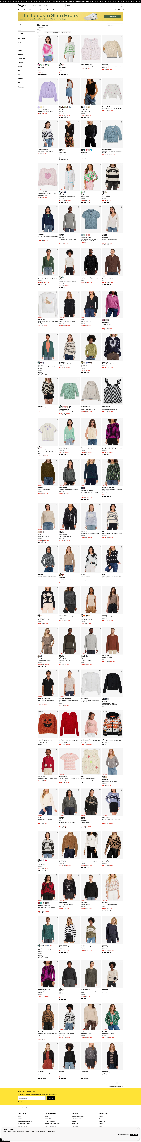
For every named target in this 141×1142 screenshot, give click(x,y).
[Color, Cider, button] (63, 575)
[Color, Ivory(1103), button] (86, 107)
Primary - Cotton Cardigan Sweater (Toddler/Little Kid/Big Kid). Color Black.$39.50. (112, 689)
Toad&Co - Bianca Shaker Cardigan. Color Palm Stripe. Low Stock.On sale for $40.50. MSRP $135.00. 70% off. (112, 1021)
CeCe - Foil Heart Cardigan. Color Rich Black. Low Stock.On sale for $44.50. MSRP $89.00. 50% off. (91, 311)
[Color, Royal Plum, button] (41, 362)
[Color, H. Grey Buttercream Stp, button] (106, 192)
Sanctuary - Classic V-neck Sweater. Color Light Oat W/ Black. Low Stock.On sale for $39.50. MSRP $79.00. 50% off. (112, 980)
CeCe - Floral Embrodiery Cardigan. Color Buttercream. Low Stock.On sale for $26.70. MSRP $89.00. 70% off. (48, 808)
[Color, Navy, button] (63, 235)
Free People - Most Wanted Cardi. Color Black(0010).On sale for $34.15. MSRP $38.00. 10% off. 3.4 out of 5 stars (91, 98)
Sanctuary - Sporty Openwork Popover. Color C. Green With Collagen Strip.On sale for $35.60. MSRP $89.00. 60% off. (91, 937)
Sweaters (55, 32)
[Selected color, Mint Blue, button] (60, 277)
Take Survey (75, 1123)
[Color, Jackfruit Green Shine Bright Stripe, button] (48, 64)
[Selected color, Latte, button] (60, 575)
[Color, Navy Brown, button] (46, 903)
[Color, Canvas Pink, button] (86, 235)
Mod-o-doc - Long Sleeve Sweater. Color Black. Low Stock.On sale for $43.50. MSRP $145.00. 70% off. (112, 1061)
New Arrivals (102, 1121)
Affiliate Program (76, 1118)
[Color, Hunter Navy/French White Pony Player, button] (70, 406)
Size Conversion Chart (77, 1116)
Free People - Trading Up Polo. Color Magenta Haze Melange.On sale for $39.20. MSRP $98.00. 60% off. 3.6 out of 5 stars (112, 311)
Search (69, 5)
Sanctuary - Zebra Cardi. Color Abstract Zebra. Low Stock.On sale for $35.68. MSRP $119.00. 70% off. (112, 851)
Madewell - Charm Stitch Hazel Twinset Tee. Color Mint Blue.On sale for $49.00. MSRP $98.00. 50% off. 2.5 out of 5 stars (69, 268)
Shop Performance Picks (81, 1)
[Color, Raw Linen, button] (106, 777)
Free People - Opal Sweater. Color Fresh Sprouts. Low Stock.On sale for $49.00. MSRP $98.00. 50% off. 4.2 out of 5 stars (91, 354)
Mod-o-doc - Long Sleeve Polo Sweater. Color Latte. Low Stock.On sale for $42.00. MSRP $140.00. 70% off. (69, 564)
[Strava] (26, 1107)
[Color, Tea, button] (84, 362)
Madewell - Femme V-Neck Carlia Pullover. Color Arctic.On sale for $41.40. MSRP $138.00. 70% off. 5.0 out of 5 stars (112, 225)
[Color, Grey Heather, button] (108, 320)
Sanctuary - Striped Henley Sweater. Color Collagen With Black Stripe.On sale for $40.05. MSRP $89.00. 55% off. (69, 354)
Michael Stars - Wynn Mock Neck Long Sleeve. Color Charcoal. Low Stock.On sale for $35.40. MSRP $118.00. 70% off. (69, 605)
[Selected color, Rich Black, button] (60, 532)
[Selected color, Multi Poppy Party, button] (82, 192)
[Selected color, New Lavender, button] (39, 107)
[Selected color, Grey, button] (60, 235)
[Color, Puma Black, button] (84, 656)
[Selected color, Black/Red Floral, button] (39, 903)
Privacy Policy (51, 1131)
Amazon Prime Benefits (24, 1123)
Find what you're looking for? (115, 1086)
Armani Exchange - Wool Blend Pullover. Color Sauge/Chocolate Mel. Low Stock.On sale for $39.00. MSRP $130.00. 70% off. (69, 647)
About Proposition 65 (50, 1126)
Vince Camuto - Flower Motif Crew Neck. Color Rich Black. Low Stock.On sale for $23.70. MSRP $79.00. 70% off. (48, 605)
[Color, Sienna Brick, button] (50, 945)
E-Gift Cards (75, 1126)
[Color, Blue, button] (84, 107)
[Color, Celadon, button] (84, 235)
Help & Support (119, 10)
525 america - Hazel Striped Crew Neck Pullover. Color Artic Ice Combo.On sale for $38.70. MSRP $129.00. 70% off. (91, 523)
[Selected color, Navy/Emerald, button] (82, 488)
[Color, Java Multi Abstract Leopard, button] (43, 903)
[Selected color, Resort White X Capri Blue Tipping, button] (60, 192)
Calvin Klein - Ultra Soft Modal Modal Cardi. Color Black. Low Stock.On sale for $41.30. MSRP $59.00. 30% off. (69, 311)
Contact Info (48, 1118)
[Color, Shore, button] (46, 945)
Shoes (100, 1126)
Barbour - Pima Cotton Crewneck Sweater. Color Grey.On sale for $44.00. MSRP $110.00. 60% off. (69, 225)
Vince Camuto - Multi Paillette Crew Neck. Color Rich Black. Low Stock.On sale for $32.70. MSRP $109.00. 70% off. (69, 894)
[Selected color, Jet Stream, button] (39, 447)
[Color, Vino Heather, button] (41, 532)
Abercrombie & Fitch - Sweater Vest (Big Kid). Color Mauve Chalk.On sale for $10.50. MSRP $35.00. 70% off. (91, 55)
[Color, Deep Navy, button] (86, 656)
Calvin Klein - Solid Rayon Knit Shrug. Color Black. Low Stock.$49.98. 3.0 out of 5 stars (48, 1061)
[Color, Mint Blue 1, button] (63, 277)
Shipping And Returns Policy (52, 1123)
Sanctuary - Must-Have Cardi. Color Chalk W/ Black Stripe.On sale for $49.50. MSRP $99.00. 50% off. (91, 564)
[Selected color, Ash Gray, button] (82, 656)
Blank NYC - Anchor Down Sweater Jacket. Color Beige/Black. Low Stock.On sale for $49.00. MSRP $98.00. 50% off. (48, 396)
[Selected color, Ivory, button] (60, 107)
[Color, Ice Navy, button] (41, 656)
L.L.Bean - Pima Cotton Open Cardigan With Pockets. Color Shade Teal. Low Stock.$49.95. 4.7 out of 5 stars (48, 354)
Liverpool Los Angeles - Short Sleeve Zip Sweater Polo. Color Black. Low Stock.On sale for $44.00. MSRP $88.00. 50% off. (48, 689)
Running (101, 1123)
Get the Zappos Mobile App (25, 1121)
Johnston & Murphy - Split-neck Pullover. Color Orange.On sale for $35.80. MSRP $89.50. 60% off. (112, 647)
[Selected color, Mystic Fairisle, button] (82, 818)
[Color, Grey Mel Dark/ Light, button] (63, 656)
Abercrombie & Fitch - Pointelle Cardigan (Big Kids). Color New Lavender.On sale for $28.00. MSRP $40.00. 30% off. (48, 98)
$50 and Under (65, 32)
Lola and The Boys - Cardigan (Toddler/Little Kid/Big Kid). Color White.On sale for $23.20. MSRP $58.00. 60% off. (112, 98)
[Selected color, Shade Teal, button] (39, 362)
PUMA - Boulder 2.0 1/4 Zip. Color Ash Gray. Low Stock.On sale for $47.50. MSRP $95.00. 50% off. (91, 647)
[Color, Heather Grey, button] (43, 532)
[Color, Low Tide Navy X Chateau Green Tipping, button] (65, 192)
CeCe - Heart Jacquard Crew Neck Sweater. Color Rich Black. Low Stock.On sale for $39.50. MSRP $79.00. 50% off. (112, 564)
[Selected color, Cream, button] (39, 860)
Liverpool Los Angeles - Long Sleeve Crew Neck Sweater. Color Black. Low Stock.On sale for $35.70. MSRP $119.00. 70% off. (91, 268)
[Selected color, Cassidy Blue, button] (82, 235)
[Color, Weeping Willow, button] (65, 107)
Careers (20, 1118)
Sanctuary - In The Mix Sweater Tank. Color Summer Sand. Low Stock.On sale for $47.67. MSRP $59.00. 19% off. (91, 605)
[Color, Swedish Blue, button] (91, 150)
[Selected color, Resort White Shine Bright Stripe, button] (39, 64)
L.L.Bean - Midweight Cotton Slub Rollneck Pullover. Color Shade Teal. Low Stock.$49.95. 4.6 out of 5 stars (48, 937)
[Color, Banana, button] (89, 615)
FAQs (46, 1116)
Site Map (74, 1121)
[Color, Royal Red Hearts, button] (46, 860)
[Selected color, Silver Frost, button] (103, 777)
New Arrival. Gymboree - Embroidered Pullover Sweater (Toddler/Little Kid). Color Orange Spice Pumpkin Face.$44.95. (48, 727)
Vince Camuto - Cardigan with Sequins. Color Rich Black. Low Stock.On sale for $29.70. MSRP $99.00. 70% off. (69, 523)
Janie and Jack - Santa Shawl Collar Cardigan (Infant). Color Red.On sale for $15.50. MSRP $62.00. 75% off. (48, 767)
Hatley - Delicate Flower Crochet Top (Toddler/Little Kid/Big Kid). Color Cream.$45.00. (91, 767)
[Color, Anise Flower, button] (41, 107)
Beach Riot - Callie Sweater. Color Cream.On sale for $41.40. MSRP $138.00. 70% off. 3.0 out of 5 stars (48, 851)
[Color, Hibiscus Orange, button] (84, 615)
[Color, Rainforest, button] (84, 150)
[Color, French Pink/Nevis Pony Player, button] (63, 406)
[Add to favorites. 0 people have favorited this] (57, 37)
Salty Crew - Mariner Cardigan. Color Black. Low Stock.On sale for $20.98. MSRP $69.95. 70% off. (91, 894)
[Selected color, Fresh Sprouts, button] (82, 362)
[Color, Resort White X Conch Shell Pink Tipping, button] (63, 192)
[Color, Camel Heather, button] (67, 406)
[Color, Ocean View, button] (70, 107)
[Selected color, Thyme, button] (60, 818)
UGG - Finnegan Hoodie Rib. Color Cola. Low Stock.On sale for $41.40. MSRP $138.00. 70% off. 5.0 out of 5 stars (112, 268)
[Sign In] (118, 5)
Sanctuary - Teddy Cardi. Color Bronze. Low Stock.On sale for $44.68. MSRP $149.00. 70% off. (69, 851)
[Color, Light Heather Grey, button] (63, 532)
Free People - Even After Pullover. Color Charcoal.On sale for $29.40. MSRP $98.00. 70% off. (91, 140)
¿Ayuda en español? (50, 1121)
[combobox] (46, 5)
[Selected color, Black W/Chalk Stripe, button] (103, 192)
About (19, 1116)
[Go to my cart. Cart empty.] (121, 5)
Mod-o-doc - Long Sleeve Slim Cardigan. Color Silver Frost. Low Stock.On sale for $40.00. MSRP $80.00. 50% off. (112, 767)
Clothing (47, 32)
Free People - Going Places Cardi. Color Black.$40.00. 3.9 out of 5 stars (69, 140)
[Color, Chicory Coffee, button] (91, 362)
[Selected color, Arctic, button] (103, 235)
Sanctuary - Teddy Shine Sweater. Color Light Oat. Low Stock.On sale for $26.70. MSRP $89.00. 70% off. (91, 1021)
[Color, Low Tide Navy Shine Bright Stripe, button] (46, 64)
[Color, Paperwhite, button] (41, 945)
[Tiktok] (22, 1107)
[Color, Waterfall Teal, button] (41, 903)
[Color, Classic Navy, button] (43, 945)
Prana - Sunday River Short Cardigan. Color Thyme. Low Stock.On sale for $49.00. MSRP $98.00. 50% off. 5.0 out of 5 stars (69, 808)
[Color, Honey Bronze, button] (63, 107)
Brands (101, 1116)
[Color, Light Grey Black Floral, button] (48, 903)
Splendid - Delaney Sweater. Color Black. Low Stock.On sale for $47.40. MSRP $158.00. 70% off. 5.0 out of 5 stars (69, 1061)
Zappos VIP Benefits (23, 1126)
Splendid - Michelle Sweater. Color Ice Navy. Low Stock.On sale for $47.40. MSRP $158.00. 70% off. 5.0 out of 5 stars (112, 937)
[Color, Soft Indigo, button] (48, 945)
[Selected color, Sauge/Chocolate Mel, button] (60, 656)
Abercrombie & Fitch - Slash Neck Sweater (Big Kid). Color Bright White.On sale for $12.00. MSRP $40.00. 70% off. (48, 140)
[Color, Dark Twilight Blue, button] (43, 362)
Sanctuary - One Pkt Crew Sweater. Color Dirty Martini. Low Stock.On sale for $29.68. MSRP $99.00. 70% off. (48, 479)
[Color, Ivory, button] (63, 150)
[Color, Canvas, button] (63, 989)
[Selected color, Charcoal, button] (82, 150)
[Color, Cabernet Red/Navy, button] (84, 488)
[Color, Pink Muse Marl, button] (63, 64)
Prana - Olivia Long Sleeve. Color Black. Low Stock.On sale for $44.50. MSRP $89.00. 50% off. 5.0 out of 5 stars (69, 980)
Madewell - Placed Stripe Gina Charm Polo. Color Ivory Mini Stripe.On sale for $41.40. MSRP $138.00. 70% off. (112, 354)
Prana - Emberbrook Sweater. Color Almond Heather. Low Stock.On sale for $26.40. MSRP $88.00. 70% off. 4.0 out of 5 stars (48, 523)
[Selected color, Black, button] (60, 150)
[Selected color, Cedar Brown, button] (39, 656)
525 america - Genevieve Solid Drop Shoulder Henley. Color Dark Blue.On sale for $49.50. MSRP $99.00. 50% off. (48, 225)
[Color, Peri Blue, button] (86, 362)
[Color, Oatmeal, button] (41, 615)
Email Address (23, 1098)
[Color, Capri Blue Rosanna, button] (84, 192)
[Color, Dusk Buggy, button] (41, 860)
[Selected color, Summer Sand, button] (82, 615)
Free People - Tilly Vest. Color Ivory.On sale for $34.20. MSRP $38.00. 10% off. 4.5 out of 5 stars (69, 98)
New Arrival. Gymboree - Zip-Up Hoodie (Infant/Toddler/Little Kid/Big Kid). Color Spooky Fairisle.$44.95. (112, 727)
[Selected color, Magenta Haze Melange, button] (103, 320)
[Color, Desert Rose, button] (89, 235)
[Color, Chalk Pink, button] (41, 447)
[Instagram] (18, 1107)
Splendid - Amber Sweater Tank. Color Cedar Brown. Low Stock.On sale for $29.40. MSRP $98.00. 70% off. (112, 605)
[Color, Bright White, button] (43, 107)
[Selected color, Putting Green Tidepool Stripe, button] (60, 64)
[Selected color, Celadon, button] (60, 406)
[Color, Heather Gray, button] (108, 699)
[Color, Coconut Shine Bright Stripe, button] (41, 64)
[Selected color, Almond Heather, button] (39, 532)
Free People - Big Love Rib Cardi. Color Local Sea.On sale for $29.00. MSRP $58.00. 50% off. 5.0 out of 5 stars (69, 437)
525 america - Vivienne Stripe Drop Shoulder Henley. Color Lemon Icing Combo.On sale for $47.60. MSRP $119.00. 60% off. (112, 523)
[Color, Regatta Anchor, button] (43, 860)
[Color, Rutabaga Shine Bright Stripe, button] (43, 64)
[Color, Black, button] (67, 107)
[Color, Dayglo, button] (86, 150)
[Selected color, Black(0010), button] (82, 107)
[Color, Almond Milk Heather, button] (89, 150)
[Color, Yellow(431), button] (89, 107)
